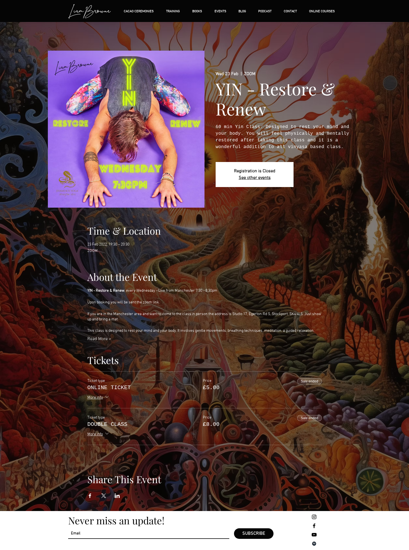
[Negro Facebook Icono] (314, 526)
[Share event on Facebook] (90, 495)
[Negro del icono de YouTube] (314, 535)
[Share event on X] (103, 495)
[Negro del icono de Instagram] (314, 517)
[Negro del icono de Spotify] (314, 544)
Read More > (99, 339)
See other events (255, 178)
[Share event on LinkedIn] (117, 495)
